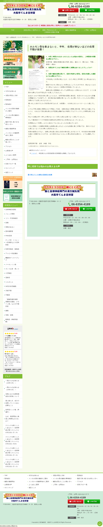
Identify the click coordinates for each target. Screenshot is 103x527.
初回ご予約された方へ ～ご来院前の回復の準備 (51, 31)
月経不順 (8, 290)
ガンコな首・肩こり (12, 269)
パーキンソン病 (10, 264)
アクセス (8, 146)
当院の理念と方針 (11, 95)
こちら (33, 153)
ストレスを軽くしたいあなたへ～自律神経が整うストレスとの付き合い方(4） (12, 440)
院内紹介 (8, 104)
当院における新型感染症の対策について (12, 395)
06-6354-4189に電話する (8, 526)
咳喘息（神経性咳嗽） (11, 321)
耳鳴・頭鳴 (9, 315)
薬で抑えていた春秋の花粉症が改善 (40, 175)
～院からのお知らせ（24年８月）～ (12, 388)
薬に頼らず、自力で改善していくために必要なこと (12, 403)
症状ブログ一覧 (10, 164)
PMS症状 (8, 235)
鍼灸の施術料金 (71, 30)
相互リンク (9, 172)
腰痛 (7, 310)
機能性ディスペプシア (12, 259)
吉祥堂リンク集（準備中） (12, 411)
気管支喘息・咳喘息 (12, 249)
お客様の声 (13, 37)
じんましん (9, 282)
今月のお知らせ (10, 91)
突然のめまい (10, 227)
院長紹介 (8, 100)
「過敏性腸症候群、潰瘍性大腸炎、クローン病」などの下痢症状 (12, 303)
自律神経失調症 (10, 209)
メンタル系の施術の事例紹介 (12, 116)
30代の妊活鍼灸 (10, 286)
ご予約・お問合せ (90, 30)
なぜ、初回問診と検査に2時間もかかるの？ (12, 419)
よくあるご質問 (10, 155)
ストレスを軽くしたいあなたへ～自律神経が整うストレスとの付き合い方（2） (12, 463)
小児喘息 (8, 273)
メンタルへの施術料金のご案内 (12, 134)
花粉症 (7, 277)
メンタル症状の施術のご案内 (12, 110)
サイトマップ (10, 168)
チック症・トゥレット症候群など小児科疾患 (12, 242)
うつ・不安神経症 (11, 218)
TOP (12, 30)
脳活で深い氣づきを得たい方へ (12, 123)
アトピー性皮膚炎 (11, 253)
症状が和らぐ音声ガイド (32, 30)
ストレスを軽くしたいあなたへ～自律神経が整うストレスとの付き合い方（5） (12, 429)
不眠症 (7, 295)
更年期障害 (9, 231)
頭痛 (7, 222)
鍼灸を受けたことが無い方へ (12, 141)
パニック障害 (10, 214)
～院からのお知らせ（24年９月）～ (12, 382)
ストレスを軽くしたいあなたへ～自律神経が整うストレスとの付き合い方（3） (12, 451)
